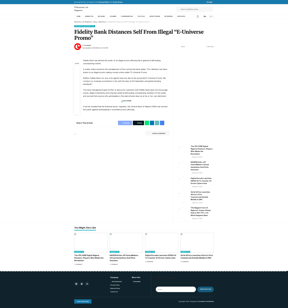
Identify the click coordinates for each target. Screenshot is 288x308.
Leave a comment (158, 133)
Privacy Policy (104, 2)
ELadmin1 (87, 45)
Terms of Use (117, 2)
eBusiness (79, 26)
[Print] (197, 46)
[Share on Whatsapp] (77, 79)
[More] (201, 46)
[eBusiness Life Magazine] (84, 9)
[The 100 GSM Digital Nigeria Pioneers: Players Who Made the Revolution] (183, 151)
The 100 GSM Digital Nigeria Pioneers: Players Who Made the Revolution (89, 258)
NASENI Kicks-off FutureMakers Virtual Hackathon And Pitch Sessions (124, 258)
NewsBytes (89, 26)
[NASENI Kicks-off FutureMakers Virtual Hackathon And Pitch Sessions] (183, 167)
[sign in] (198, 16)
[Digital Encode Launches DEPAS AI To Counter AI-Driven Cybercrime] (183, 182)
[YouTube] (169, 9)
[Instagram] (171, 9)
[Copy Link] (194, 46)
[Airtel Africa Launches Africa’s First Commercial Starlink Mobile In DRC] (183, 197)
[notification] (201, 16)
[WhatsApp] (173, 9)
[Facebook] (164, 9)
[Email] (77, 95)
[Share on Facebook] (187, 46)
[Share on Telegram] (77, 90)
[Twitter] (166, 9)
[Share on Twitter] (190, 46)
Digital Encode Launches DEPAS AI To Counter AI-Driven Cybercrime (201, 180)
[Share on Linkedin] (77, 84)
